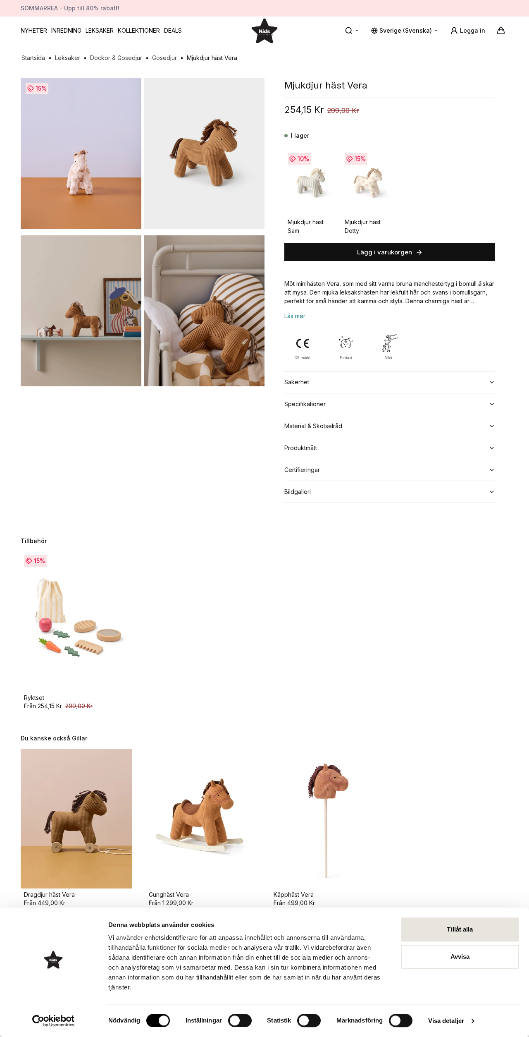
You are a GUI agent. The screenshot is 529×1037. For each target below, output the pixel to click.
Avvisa (460, 956)
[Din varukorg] (500, 30)
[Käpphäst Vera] (326, 819)
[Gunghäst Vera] (201, 819)
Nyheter (34, 30)
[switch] (240, 1020)
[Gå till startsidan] (264, 30)
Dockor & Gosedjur (116, 57)
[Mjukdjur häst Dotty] (367, 183)
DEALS (173, 30)
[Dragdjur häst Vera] (76, 819)
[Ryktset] (76, 622)
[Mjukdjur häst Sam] (310, 183)
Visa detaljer (446, 1020)
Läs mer (294, 315)
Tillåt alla (460, 929)
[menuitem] (34, 30)
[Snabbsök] (352, 30)
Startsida (33, 57)
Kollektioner (139, 30)
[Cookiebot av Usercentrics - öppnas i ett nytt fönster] (53, 1021)
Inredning (66, 30)
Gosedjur (164, 57)
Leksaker (100, 30)
